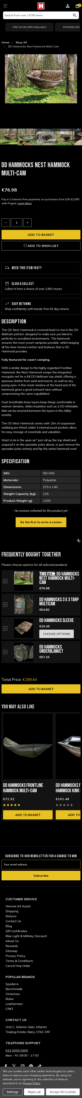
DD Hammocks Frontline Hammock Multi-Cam (23, 788)
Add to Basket (41, 689)
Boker (10, 999)
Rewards (12, 946)
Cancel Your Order (18, 966)
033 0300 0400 (17, 1050)
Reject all (34, 1092)
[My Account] (68, 6)
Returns (11, 916)
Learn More (25, 203)
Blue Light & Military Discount (26, 936)
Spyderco (12, 984)
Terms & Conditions (19, 961)
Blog (9, 926)
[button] (41, 521)
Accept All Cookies (63, 1092)
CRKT (10, 1009)
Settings (12, 1092)
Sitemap (11, 951)
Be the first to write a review (41, 522)
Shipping (12, 911)
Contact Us (13, 921)
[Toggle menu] (5, 5)
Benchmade (14, 989)
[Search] (74, 15)
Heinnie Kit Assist (18, 906)
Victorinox (13, 994)
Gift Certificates (16, 931)
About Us (12, 941)
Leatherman (14, 1004)
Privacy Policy (15, 956)
